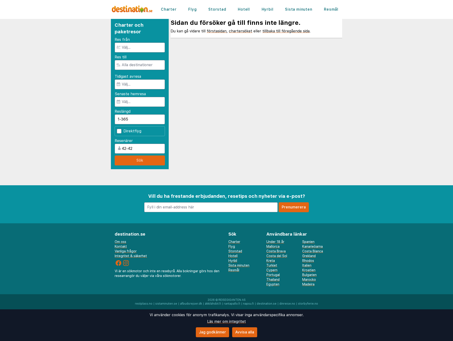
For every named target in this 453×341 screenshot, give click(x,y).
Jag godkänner (212, 332)
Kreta (270, 261)
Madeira (308, 284)
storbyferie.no (308, 303)
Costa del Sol (276, 256)
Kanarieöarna (312, 246)
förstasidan (216, 31)
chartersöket (240, 31)
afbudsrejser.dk (191, 303)
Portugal (273, 275)
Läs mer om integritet (226, 321)
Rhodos (308, 261)
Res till (120, 57)
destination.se (267, 303)
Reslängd (122, 111)
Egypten (272, 284)
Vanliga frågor (126, 251)
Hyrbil (267, 9)
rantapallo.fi (232, 303)
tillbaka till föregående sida (286, 31)
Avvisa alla (244, 332)
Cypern (271, 270)
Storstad (217, 9)
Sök (139, 160)
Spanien (308, 242)
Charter (169, 9)
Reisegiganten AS (232, 300)
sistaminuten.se (166, 303)
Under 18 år (275, 242)
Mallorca (273, 246)
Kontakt (121, 246)
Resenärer (124, 140)
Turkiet (271, 265)
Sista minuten (298, 9)
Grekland (309, 256)
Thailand (273, 279)
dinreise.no (287, 303)
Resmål (331, 9)
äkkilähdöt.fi (213, 303)
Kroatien (308, 270)
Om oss (120, 242)
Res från (122, 39)
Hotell (244, 9)
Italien (306, 265)
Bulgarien (309, 275)
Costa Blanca (312, 251)
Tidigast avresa (128, 76)
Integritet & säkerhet (131, 256)
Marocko (309, 279)
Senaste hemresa (130, 94)
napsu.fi (248, 303)
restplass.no (143, 303)
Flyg (192, 9)
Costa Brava (276, 251)
